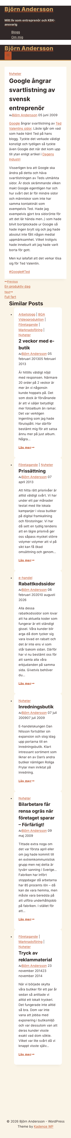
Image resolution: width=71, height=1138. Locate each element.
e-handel (25, 578)
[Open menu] (8, 56)
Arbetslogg (27, 314)
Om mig (17, 37)
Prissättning (32, 471)
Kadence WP (43, 1126)
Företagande (28, 324)
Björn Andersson (24, 115)
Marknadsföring (30, 330)
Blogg (15, 32)
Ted (26, 272)
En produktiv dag (17, 284)
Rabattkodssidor (37, 583)
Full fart (10, 294)
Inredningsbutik (36, 706)
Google (14, 123)
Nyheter (15, 74)
